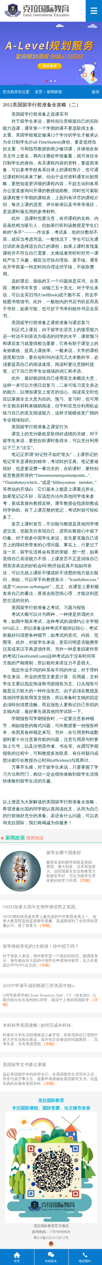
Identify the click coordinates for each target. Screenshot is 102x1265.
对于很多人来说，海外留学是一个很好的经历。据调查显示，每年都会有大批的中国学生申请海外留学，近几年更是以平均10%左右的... (50, 960)
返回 (95, 92)
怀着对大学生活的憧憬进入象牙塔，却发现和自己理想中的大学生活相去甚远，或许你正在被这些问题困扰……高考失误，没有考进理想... (50, 1039)
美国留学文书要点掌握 (24, 1064)
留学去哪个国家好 (63, 852)
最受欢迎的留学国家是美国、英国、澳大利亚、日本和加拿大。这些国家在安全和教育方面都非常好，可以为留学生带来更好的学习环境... (71, 871)
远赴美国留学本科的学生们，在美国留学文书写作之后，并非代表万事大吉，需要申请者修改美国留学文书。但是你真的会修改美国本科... (50, 1079)
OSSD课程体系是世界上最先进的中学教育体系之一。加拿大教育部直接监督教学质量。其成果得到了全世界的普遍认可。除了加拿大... (50, 921)
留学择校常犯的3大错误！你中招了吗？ (41, 946)
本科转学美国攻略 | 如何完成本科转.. (38, 1025)
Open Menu (94, 11)
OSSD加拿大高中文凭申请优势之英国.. (40, 907)
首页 (38, 92)
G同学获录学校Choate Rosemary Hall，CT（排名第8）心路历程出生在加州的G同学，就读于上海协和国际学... (50, 1000)
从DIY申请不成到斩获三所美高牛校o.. (39, 985)
